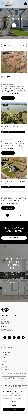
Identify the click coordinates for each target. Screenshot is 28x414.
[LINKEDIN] (14, 337)
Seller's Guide (5, 369)
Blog (2, 364)
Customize (14, 405)
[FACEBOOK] (4, 337)
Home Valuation (5, 352)
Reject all (14, 401)
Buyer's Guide (5, 366)
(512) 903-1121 (19, 290)
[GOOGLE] (18, 337)
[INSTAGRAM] (9, 337)
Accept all (14, 409)
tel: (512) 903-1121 (6, 321)
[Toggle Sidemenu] (25, 3)
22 (20, 215)
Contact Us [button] (4, 357)
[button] (14, 282)
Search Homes (14, 237)
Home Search (4, 350)
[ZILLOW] (23, 337)
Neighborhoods (5, 354)
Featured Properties (7, 347)
